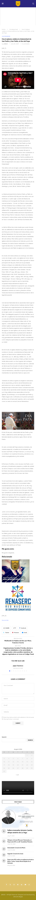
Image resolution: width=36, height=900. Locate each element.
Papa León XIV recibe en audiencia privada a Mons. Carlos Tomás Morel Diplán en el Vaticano (20, 861)
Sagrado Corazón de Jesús (15, 853)
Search (4, 737)
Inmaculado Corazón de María (16, 847)
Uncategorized (13, 29)
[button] (3, 667)
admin (6, 44)
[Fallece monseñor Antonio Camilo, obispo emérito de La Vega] (18, 817)
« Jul (17, 775)
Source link (5, 620)
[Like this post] (15, 628)
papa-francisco (18, 666)
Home (3, 29)
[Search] (33, 4)
